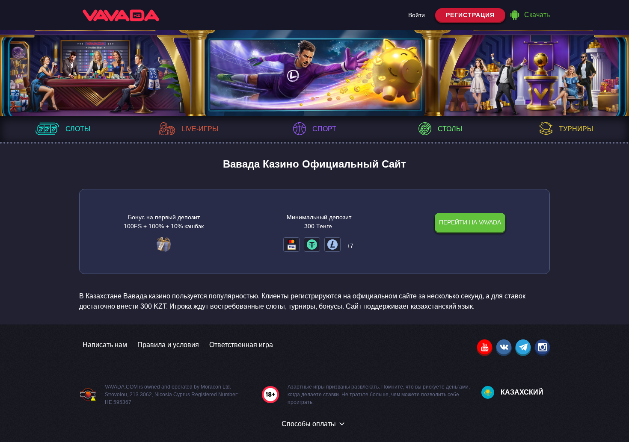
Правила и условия (168, 344)
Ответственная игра (241, 344)
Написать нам (105, 344)
